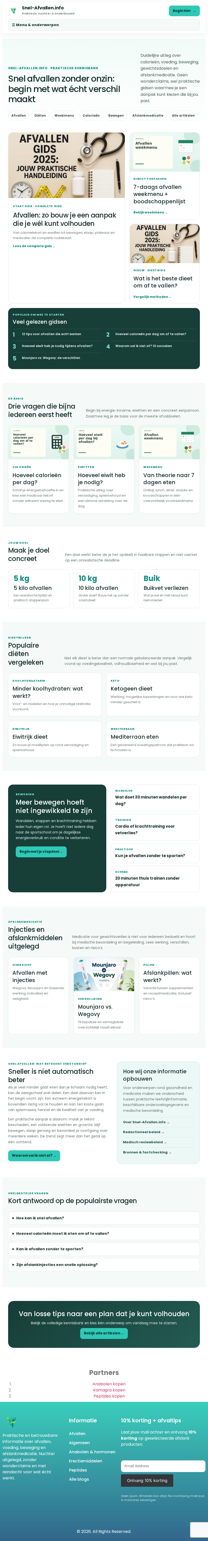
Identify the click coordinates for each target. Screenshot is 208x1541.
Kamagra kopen (109, 1390)
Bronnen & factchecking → (147, 1152)
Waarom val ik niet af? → (34, 1155)
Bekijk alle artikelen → (104, 1333)
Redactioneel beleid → (143, 1132)
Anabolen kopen (109, 1384)
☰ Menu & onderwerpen (35, 24)
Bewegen (116, 115)
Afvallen (18, 115)
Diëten (40, 115)
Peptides (78, 1470)
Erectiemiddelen (85, 1461)
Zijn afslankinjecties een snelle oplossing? (57, 1264)
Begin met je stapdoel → (41, 851)
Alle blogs (79, 1479)
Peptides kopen (109, 1396)
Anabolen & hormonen (92, 1452)
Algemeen (79, 1443)
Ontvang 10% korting (147, 1480)
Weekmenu (64, 115)
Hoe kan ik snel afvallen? (40, 1218)
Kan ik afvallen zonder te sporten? (49, 1249)
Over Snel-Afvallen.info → (146, 1122)
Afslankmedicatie (147, 115)
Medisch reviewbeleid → (145, 1142)
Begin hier (184, 10)
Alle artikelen (183, 115)
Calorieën (91, 115)
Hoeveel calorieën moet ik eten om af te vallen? (62, 1233)
